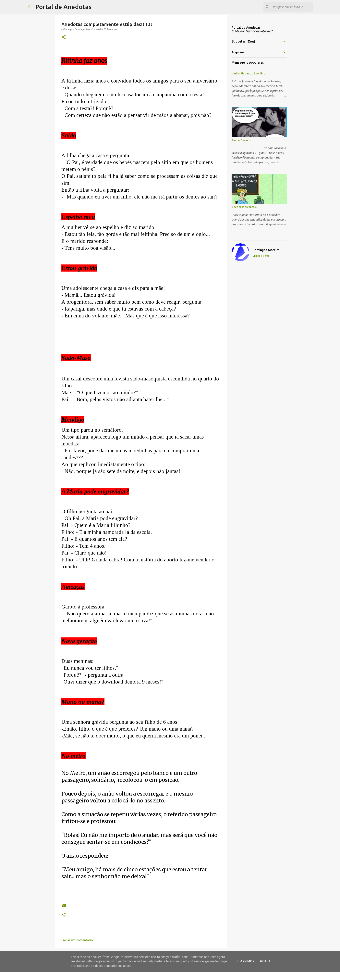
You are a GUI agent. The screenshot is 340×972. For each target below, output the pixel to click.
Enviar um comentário (77, 940)
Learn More (246, 961)
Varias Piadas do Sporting (248, 73)
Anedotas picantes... (244, 207)
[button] (63, 37)
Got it (265, 961)
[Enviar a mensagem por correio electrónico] (63, 907)
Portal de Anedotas (63, 6)
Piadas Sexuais (241, 140)
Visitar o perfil (261, 255)
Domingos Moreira (265, 250)
